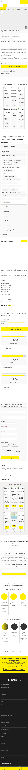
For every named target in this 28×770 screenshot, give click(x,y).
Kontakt (9, 305)
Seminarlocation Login (6, 763)
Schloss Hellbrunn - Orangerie (6, 97)
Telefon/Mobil (4, 437)
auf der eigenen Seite (14, 634)
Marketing (4, 234)
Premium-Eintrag (25, 86)
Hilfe (2, 704)
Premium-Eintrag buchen (6, 725)
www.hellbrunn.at (11, 76)
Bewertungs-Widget (5, 729)
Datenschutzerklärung (7, 455)
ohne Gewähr (20, 543)
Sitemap (2, 757)
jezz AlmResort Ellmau (21, 116)
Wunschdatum (4, 442)
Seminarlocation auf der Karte (8, 71)
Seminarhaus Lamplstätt (6, 498)
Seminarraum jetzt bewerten (15, 328)
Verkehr (5, 216)
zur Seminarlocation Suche (1, 5)
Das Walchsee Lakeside (14, 114)
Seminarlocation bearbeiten (6, 712)
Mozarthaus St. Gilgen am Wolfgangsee (14, 100)
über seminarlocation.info (6, 740)
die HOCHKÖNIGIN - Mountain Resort (6, 119)
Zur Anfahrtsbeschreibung (7, 475)
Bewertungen (19, 9)
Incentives (6, 211)
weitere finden (14, 604)
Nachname (3, 426)
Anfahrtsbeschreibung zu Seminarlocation (11, 70)
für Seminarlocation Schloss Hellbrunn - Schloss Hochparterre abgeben (4, 607)
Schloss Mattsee (21, 95)
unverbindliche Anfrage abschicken (9, 458)
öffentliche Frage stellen (14, 573)
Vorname (3, 421)
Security (5, 220)
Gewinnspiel (3, 694)
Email (2, 431)
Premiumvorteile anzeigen (6, 718)
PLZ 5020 (9, 285)
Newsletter (3, 697)
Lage (8, 9)
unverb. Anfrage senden (15, 66)
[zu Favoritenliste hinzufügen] (2, 12)
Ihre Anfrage (4, 415)
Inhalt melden (15, 545)
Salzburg (8, 289)
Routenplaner (24, 241)
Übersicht (2, 9)
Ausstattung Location (9, 146)
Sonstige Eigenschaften (10, 230)
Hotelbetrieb (6, 225)
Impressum (3, 743)
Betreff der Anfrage (5, 410)
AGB (2, 746)
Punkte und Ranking (5, 722)
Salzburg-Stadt (7, 287)
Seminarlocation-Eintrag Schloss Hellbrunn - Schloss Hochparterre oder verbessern (5, 637)
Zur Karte (4, 473)
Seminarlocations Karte (5, 687)
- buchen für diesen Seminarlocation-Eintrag (23, 636)
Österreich (6, 291)
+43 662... (7, 73)
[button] (14, 19)
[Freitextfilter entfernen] (22, 2)
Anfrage (25, 9)
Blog (2, 701)
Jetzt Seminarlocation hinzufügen (14, 669)
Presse (2, 753)
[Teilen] (23, 768)
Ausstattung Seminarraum (10, 206)
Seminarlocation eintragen (6, 715)
